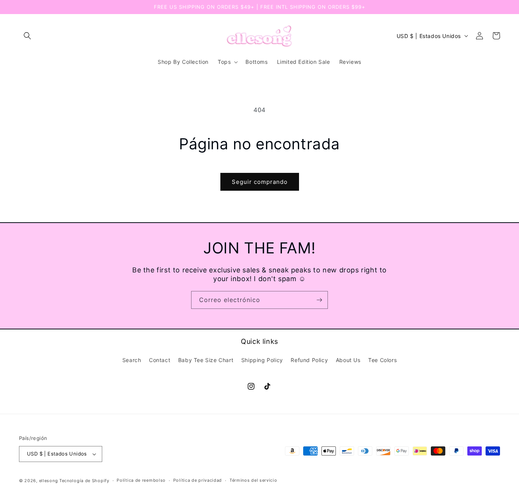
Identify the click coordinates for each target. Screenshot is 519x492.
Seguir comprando (260, 181)
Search (131, 360)
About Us (348, 360)
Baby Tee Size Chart (205, 360)
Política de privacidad (197, 480)
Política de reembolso (141, 480)
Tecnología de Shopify (84, 480)
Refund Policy (309, 360)
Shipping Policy (262, 360)
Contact (159, 360)
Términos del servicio (253, 480)
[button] (27, 35)
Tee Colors (382, 360)
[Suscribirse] (319, 300)
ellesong (48, 480)
